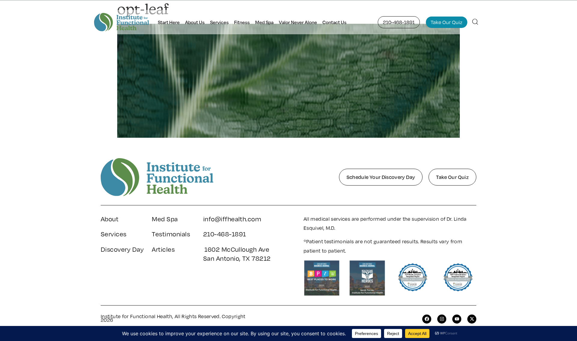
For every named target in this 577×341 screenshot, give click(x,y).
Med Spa (264, 22)
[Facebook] (426, 319)
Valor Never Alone (298, 22)
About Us (195, 22)
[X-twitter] (471, 319)
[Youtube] (456, 319)
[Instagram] (441, 319)
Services (219, 22)
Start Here (169, 22)
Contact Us (334, 22)
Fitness (242, 22)
